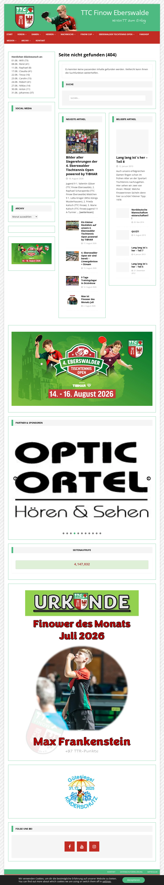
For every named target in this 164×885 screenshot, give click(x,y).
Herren (50, 34)
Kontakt (40, 40)
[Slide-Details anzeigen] (82, 479)
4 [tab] (74, 533)
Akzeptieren (133, 879)
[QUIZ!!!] (122, 235)
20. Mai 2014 (139, 222)
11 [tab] (100, 533)
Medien (10, 40)
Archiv (25, 40)
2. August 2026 (89, 306)
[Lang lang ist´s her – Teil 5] (122, 267)
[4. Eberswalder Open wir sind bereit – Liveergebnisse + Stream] (72, 256)
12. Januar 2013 (126, 166)
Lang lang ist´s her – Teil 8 (132, 159)
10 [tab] (97, 533)
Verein (21, 34)
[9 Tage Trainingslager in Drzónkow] (72, 281)
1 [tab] (63, 533)
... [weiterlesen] (85, 212)
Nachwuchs (67, 34)
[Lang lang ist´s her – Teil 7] (122, 251)
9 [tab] (93, 533)
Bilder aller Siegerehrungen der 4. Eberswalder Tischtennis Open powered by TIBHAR (81, 165)
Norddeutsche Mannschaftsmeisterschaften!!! (139, 214)
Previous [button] (15, 478)
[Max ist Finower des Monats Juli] (72, 299)
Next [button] (148, 478)
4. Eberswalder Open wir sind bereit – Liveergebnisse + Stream (89, 258)
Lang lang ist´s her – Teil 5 (139, 265)
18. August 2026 (76, 178)
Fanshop (144, 34)
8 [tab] (89, 533)
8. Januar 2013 (139, 254)
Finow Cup (86, 34)
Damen (35, 34)
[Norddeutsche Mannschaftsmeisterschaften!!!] (122, 213)
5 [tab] (78, 533)
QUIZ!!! (135, 231)
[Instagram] (94, 846)
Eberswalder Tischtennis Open (115, 34)
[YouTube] (82, 846)
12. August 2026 (89, 287)
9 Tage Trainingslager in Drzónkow (89, 280)
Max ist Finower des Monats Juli (88, 299)
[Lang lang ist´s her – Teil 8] (132, 142)
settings (106, 881)
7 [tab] (85, 533)
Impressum (152, 872)
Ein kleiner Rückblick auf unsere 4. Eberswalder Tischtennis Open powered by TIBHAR (89, 231)
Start (9, 34)
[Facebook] (70, 846)
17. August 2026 (89, 243)
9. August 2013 (140, 235)
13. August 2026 (89, 268)
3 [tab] (71, 533)
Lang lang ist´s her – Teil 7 (139, 249)
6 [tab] (82, 533)
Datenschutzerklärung (131, 872)
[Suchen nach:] (107, 98)
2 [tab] (67, 533)
